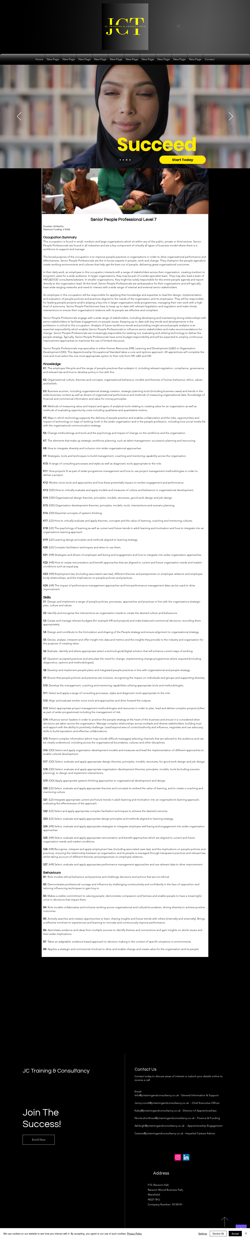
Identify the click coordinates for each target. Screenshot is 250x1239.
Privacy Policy (134, 1233)
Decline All (218, 1233)
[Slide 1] (120, 160)
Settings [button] (202, 1233)
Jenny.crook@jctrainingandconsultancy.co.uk (162, 1103)
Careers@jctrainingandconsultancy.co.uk (159, 1133)
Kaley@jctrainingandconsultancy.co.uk (158, 1110)
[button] (204, 210)
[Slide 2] (123, 159)
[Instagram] (177, 1157)
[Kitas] (231, 116)
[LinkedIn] (186, 1157)
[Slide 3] (126, 159)
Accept (235, 1233)
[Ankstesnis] (19, 116)
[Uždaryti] (246, 1233)
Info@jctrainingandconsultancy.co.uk (157, 1095)
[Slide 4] (129, 159)
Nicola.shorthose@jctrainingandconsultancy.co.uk (165, 1118)
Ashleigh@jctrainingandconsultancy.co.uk (160, 1125)
